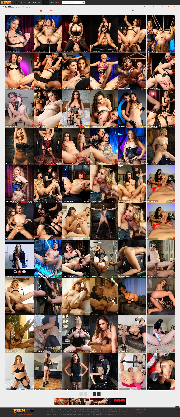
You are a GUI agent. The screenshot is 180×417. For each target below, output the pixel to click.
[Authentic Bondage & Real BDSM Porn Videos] (90, 404)
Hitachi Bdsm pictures (141, 409)
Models (54, 2)
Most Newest (144, 6)
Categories (26, 2)
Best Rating (154, 6)
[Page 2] (94, 394)
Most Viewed (162, 6)
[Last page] (99, 394)
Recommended (172, 6)
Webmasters (139, 412)
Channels (37, 2)
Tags (46, 2)
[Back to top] (177, 408)
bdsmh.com (28, 415)
